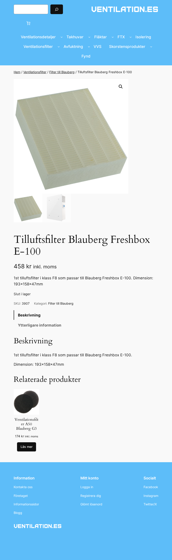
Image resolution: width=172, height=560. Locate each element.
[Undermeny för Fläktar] (113, 37)
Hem (17, 72)
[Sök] (56, 9)
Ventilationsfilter (34, 72)
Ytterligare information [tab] (39, 325)
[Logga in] (17, 23)
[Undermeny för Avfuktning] (89, 46)
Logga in (86, 487)
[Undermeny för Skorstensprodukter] (151, 46)
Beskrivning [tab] (29, 315)
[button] (121, 87)
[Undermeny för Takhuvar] (89, 37)
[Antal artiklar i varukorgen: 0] (28, 23)
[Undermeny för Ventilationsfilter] (59, 46)
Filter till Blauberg (62, 72)
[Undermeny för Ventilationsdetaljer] (61, 37)
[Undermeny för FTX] (130, 37)
